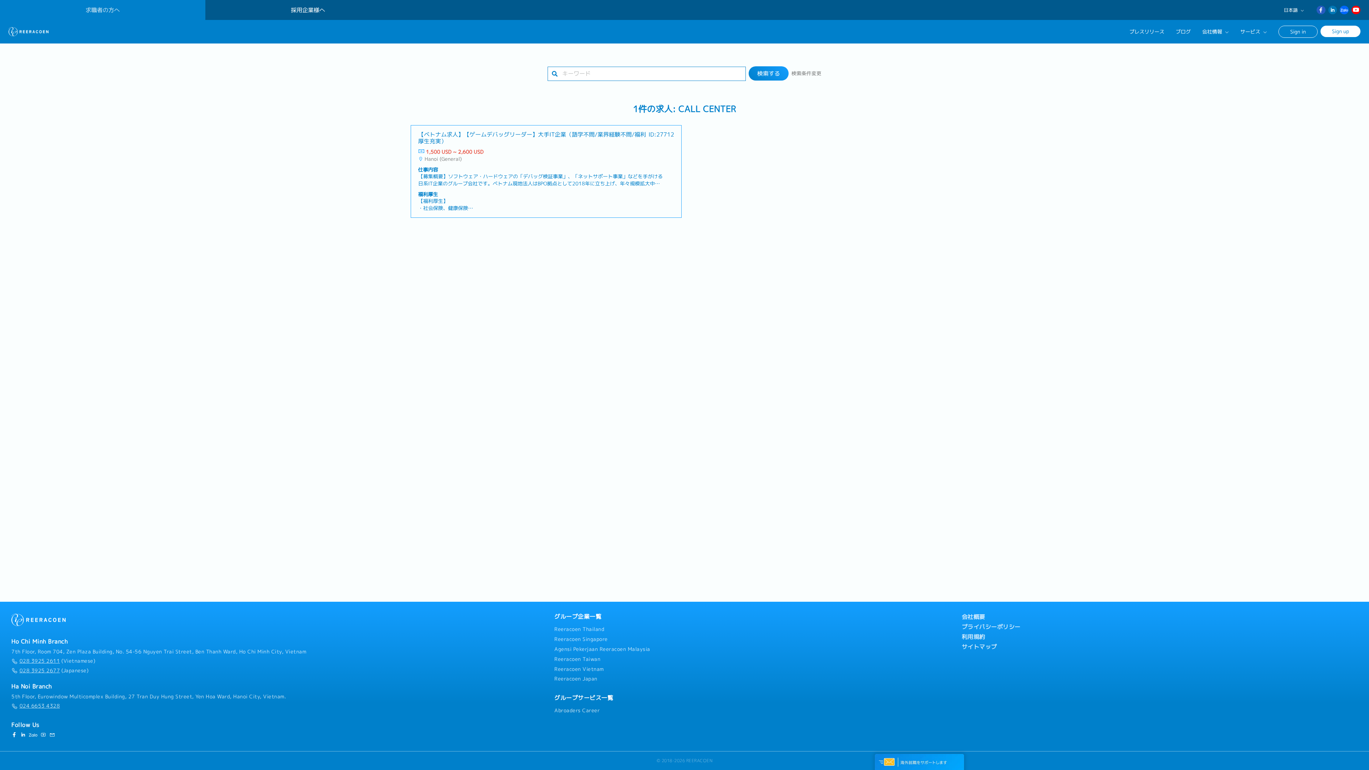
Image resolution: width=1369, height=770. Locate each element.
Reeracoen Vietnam (579, 669)
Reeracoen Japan (576, 678)
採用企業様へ (308, 10)
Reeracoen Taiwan (577, 659)
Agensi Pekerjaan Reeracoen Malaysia (602, 649)
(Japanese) (54, 670)
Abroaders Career (577, 710)
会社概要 (973, 616)
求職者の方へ (103, 10)
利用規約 (973, 636)
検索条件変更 (806, 73)
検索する (768, 73)
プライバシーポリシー (991, 626)
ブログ (1183, 31)
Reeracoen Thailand (579, 629)
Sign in (1298, 31)
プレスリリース (1146, 31)
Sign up (1340, 31)
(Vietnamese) (57, 660)
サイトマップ (979, 646)
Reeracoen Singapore (581, 639)
